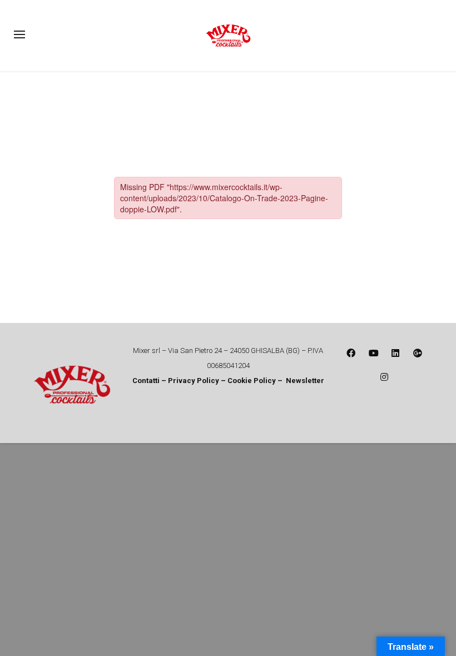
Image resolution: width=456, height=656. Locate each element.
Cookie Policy (251, 380)
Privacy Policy (194, 380)
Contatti (146, 380)
